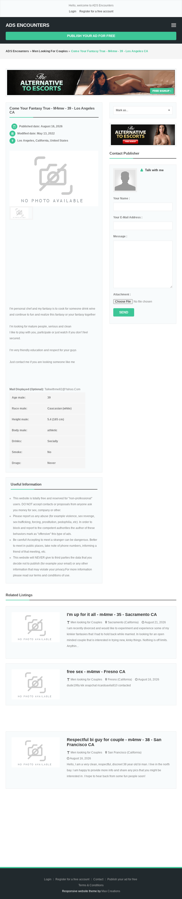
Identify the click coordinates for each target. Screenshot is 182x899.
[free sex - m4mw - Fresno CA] (36, 684)
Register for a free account (96, 11)
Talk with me (154, 170)
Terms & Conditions (91, 885)
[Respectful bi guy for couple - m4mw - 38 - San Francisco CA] (36, 752)
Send (123, 312)
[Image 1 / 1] (54, 178)
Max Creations (110, 891)
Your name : (121, 198)
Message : (120, 236)
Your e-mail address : (127, 217)
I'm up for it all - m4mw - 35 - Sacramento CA (112, 614)
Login (72, 11)
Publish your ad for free (91, 36)
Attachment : (122, 294)
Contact (98, 879)
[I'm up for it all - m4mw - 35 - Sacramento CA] (36, 627)
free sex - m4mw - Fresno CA (96, 671)
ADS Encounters (27, 25)
